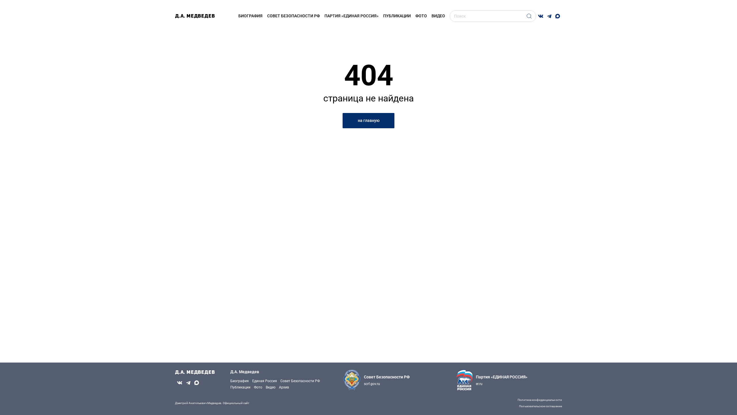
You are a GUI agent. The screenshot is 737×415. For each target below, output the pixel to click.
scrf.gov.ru (372, 384)
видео (438, 16)
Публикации (397, 16)
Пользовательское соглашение (540, 406)
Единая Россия (264, 381)
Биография (250, 16)
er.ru (479, 384)
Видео (271, 387)
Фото (421, 16)
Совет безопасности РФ (293, 16)
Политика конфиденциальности (540, 399)
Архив (284, 387)
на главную (368, 120)
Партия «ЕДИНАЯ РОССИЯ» (351, 16)
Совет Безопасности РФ (300, 381)
